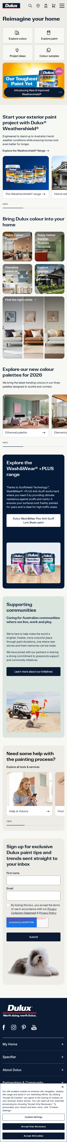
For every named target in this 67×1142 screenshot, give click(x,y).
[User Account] (46, 5)
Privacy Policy (47, 913)
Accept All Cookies (33, 1135)
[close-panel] (62, 6)
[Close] (62, 1086)
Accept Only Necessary (33, 1126)
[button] (34, 92)
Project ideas (18, 56)
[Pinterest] (24, 1027)
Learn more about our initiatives (33, 671)
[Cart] (54, 5)
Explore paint (49, 38)
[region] (33, 1112)
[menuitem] (10, 1044)
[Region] (38, 5)
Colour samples (49, 56)
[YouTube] (34, 1027)
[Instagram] (13, 1027)
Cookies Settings (33, 1117)
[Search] (30, 5)
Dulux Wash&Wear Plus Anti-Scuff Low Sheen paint (33, 520)
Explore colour (18, 38)
